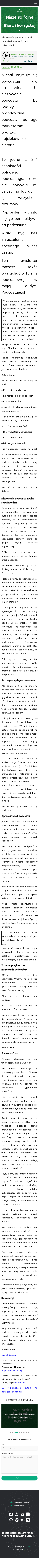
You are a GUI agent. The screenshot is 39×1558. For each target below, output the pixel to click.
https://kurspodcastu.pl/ (12, 1370)
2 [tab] (12, 1432)
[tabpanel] (19, 1416)
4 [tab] (15, 1432)
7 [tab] (23, 1432)
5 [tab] (18, 1432)
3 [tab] (14, 1432)
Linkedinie (20, 1382)
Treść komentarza (7, 1453)
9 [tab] (26, 1432)
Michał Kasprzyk (9, 1355)
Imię (2, 1444)
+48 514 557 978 (18, 1506)
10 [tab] (28, 1432)
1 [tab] (10, 1432)
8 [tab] (24, 1432)
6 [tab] (21, 1432)
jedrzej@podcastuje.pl (22, 1502)
